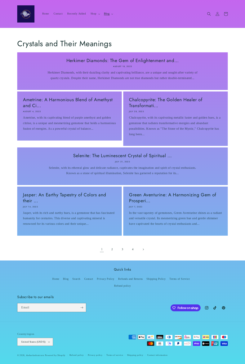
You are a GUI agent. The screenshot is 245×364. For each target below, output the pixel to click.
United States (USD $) (33, 341)
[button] (95, 14)
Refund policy (122, 285)
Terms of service (114, 355)
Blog (66, 278)
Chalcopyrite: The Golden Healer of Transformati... (165, 102)
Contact (88, 278)
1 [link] (102, 249)
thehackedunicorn (35, 355)
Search (76, 278)
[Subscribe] (82, 307)
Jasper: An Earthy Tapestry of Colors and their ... (64, 198)
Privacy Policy (105, 278)
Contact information (157, 355)
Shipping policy (135, 355)
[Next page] (143, 249)
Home (55, 278)
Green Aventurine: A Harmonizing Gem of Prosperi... (172, 198)
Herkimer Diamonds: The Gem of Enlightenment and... (122, 60)
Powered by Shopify (55, 355)
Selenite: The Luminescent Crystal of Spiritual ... (122, 156)
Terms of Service (179, 278)
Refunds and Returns (130, 278)
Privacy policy (95, 355)
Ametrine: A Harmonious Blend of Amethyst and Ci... (68, 102)
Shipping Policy (156, 278)
